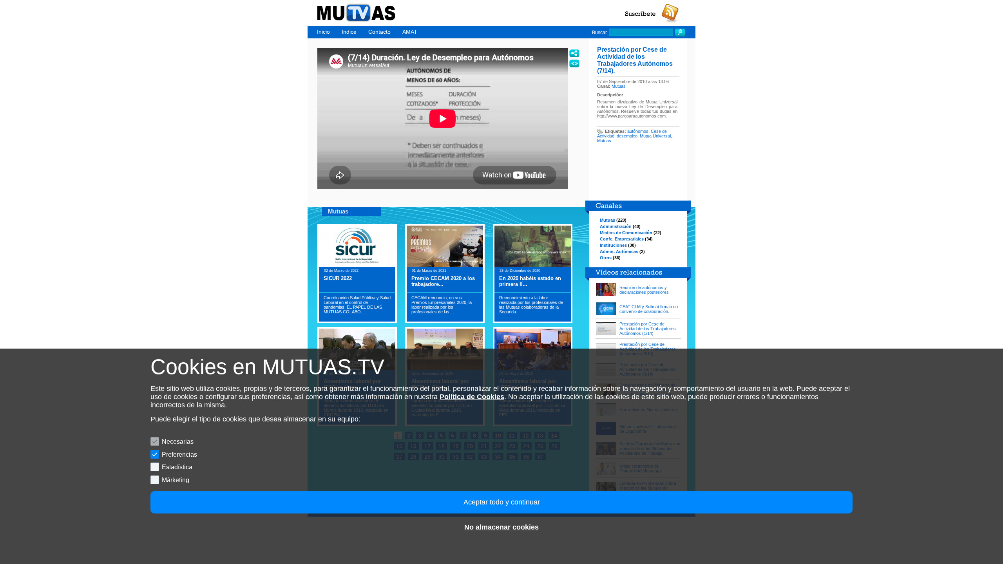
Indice (349, 32)
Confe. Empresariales (622, 239)
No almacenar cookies (501, 527)
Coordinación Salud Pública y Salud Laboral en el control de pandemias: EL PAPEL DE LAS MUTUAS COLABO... (357, 304)
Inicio (323, 32)
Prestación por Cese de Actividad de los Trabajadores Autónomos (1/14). (647, 329)
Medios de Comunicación (626, 232)
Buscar (599, 32)
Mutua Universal (655, 136)
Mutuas (619, 86)
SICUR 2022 (338, 278)
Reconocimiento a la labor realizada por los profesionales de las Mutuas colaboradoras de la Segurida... (531, 304)
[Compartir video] (574, 53)
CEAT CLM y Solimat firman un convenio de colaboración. (648, 309)
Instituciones (613, 245)
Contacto (379, 32)
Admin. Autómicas (619, 251)
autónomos (637, 131)
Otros (606, 257)
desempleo (627, 136)
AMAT (409, 32)
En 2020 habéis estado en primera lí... (530, 281)
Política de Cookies (472, 397)
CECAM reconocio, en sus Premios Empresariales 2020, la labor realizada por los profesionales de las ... (441, 304)
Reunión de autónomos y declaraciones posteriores (644, 290)
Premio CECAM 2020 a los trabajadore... (443, 281)
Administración (616, 226)
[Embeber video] (574, 63)
